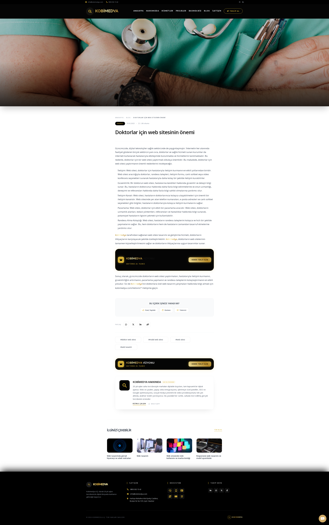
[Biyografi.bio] (181, 490)
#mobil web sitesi (155, 339)
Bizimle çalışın (139, 403)
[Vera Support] (170, 490)
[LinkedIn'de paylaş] (140, 324)
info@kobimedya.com (95, 2)
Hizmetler (167, 11)
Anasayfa (138, 11)
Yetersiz (183, 310)
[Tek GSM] (175, 490)
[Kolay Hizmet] (170, 496)
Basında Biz (195, 11)
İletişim (216, 11)
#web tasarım (126, 347)
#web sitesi (180, 339)
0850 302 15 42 (113, 2)
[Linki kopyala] (147, 324)
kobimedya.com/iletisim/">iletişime (133, 288)
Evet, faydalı (150, 310)
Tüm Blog (218, 430)
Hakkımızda (152, 11)
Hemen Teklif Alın (200, 260)
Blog (207, 11)
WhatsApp (155, 404)
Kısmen (168, 310)
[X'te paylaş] (133, 324)
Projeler (181, 11)
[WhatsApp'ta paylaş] (126, 324)
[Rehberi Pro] (175, 496)
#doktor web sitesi (128, 339)
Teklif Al (234, 11)
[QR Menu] (181, 496)
